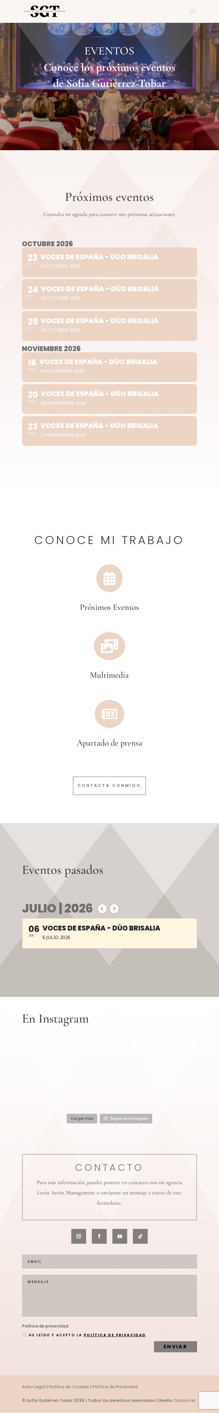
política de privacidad (115, 1335)
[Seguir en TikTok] (140, 1236)
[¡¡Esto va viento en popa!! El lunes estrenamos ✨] (50, 1093)
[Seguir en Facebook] (99, 1236)
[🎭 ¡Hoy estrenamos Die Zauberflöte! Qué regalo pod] (169, 1059)
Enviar (175, 1346)
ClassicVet (184, 1400)
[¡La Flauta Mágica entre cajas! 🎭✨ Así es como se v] (109, 1059)
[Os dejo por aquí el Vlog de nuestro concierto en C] (169, 1093)
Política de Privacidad (115, 1387)
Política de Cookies (69, 1387)
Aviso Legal (33, 1387)
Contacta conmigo (109, 785)
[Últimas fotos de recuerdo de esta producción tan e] (50, 1059)
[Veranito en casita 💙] (109, 1093)
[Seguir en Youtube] (119, 1236)
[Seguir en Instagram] (78, 1236)
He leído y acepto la (87, 1335)
